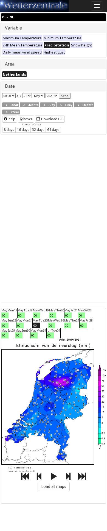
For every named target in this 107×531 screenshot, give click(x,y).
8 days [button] (9, 129)
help (11, 119)
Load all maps (53, 486)
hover (27, 119)
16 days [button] (23, 129)
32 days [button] (38, 129)
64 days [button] (53, 129)
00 (3, 315)
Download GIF (51, 119)
